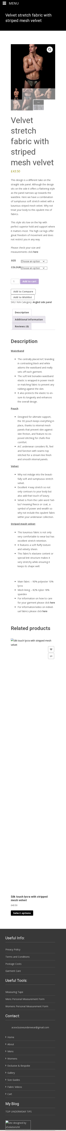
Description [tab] (22, 312)
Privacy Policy (12, 949)
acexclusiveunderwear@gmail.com (30, 1027)
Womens (12, 1058)
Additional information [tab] (29, 319)
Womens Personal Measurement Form (26, 1006)
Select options (22, 913)
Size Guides (13, 1079)
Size (13, 260)
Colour (16, 267)
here (35, 251)
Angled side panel (42, 302)
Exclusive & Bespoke (18, 1065)
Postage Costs (13, 963)
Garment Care (13, 970)
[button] (50, 50)
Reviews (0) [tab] (22, 326)
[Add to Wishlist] (51, 649)
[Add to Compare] (51, 656)
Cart (9, 1094)
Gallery (11, 1072)
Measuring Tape (14, 992)
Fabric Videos (14, 1087)
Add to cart (29, 281)
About (10, 1044)
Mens (10, 1051)
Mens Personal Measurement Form (25, 999)
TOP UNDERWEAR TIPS (18, 1111)
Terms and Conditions (17, 956)
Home (10, 1037)
